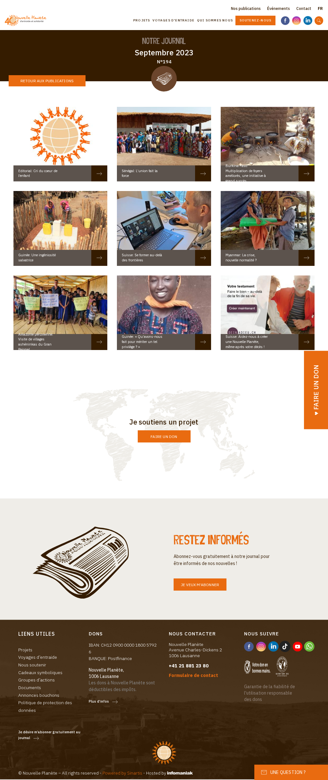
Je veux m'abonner (200, 584)
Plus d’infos (99, 701)
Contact (303, 8)
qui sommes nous (215, 20)
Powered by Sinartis (122, 773)
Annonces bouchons (38, 695)
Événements (278, 8)
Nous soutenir (32, 665)
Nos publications (246, 8)
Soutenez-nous (256, 20)
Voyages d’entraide (37, 657)
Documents (29, 687)
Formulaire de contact (193, 675)
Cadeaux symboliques (40, 672)
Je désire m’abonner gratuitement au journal (49, 735)
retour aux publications (47, 80)
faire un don (164, 436)
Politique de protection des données (45, 706)
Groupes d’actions (36, 680)
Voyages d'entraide (173, 20)
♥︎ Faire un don (316, 390)
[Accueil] (28, 21)
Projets (141, 20)
